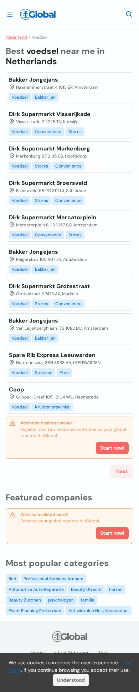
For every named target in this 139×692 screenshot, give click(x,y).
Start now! (112, 533)
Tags (103, 652)
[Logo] (38, 14)
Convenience (48, 131)
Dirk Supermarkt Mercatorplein (52, 217)
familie (87, 600)
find (12, 579)
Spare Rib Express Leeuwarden (52, 355)
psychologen (61, 600)
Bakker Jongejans (33, 79)
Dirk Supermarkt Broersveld (48, 183)
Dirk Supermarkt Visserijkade (50, 114)
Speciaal (43, 372)
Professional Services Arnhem (53, 579)
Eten (64, 372)
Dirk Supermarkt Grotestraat (49, 286)
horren (116, 589)
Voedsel (20, 97)
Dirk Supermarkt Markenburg (49, 148)
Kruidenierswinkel (53, 407)
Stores (75, 131)
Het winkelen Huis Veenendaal (98, 611)
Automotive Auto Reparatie (36, 589)
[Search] (129, 14)
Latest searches (70, 652)
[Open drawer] (10, 14)
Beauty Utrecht (86, 589)
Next (122, 471)
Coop (16, 389)
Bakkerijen (45, 97)
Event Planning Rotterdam (35, 611)
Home (37, 652)
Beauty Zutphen (25, 600)
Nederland (16, 37)
